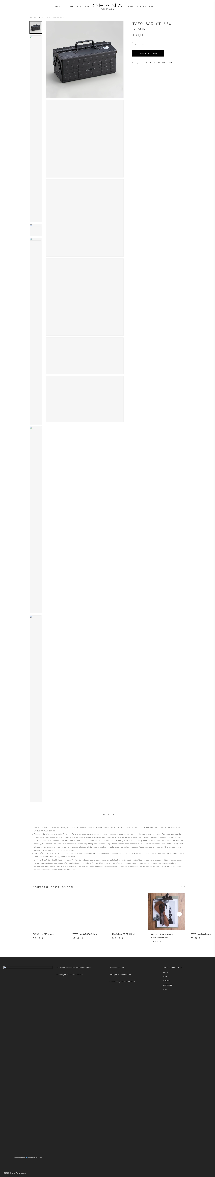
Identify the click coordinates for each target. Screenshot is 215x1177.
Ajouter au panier (148, 53)
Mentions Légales (117, 968)
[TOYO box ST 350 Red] (127, 911)
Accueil (33, 17)
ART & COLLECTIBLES (155, 63)
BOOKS (165, 972)
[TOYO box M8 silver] (48, 911)
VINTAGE (166, 981)
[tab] (107, 814)
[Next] (179, 914)
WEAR (165, 990)
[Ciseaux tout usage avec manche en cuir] (166, 911)
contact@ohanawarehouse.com (69, 975)
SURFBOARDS (168, 985)
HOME (41, 17)
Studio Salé (37, 1158)
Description (107, 814)
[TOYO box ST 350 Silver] (87, 911)
